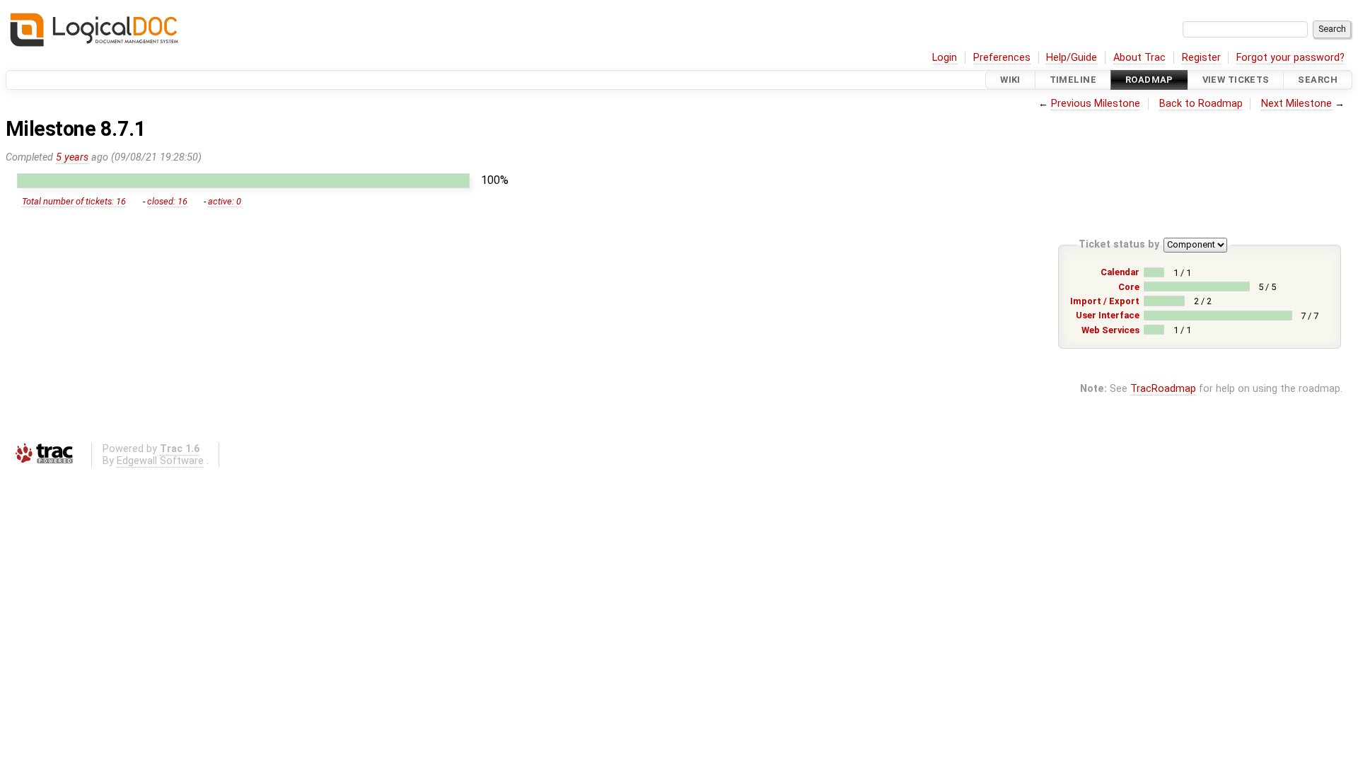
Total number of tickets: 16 (74, 201)
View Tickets (1236, 79)
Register (1201, 58)
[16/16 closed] (243, 180)
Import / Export (1104, 301)
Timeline (1073, 79)
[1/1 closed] (1153, 272)
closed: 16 (167, 201)
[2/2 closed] (1164, 300)
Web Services (1110, 330)
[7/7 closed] (1217, 315)
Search (1317, 79)
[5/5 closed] (1196, 286)
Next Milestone (1296, 104)
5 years (72, 157)
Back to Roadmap (1201, 104)
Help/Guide (1071, 58)
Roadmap (1149, 79)
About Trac (1139, 58)
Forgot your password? (1290, 58)
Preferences (1002, 58)
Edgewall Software (160, 461)
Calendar (1120, 272)
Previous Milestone (1095, 104)
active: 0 (224, 201)
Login (944, 58)
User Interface (1107, 315)
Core (1128, 287)
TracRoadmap (1163, 389)
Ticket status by (1119, 244)
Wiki (1010, 79)
